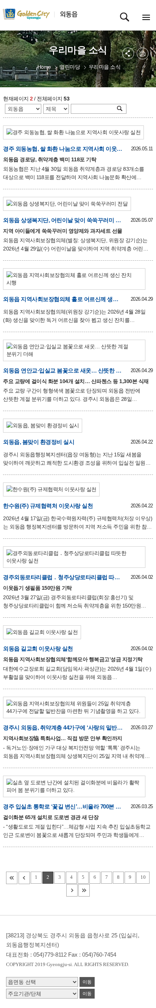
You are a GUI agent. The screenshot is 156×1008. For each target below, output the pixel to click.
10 (142, 877)
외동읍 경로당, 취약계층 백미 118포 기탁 (49, 159)
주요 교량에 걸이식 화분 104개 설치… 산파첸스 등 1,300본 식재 (76, 381)
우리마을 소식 (105, 67)
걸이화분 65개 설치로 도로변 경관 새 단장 (50, 817)
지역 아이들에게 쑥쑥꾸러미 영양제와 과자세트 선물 (62, 231)
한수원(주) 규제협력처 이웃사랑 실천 (48, 505)
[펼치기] (128, 53)
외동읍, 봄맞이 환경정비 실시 (38, 442)
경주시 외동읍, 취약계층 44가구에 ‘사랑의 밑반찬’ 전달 (63, 727)
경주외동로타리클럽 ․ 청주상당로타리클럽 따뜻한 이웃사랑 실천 (63, 577)
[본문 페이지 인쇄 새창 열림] (142, 53)
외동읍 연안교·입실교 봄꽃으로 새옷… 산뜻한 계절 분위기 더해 (63, 370)
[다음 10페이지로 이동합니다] (72, 890)
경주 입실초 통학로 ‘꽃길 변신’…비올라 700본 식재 (63, 806)
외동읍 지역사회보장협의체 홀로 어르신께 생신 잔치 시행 (63, 299)
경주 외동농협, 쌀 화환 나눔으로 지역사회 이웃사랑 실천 (63, 148)
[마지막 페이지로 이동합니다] (84, 890)
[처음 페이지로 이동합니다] (11, 878)
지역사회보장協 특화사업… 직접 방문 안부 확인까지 (62, 738)
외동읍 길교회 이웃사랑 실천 (38, 648)
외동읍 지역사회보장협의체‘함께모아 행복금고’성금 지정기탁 (73, 659)
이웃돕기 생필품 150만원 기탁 (37, 588)
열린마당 (69, 67)
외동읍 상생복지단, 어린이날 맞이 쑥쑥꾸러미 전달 (63, 220)
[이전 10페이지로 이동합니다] (24, 878)
